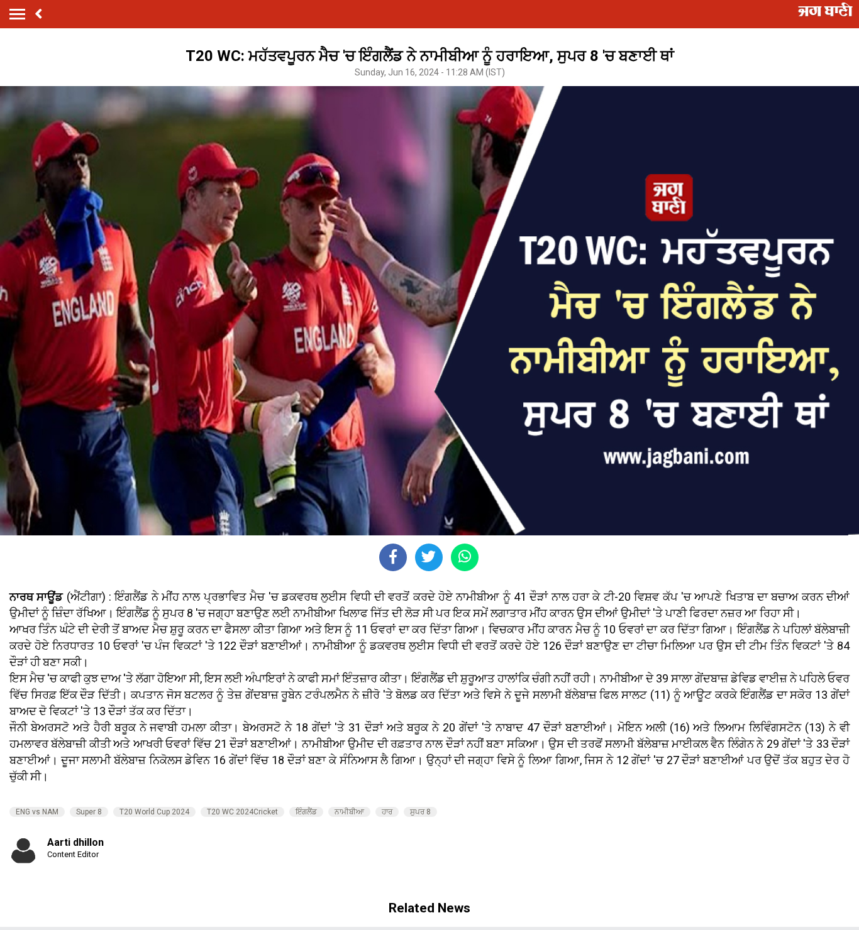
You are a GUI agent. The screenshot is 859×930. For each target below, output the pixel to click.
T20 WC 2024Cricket (242, 811)
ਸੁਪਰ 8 (420, 811)
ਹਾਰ (387, 811)
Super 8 (89, 811)
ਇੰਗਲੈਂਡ (306, 811)
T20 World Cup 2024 (154, 811)
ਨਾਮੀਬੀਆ (349, 811)
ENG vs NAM (37, 811)
